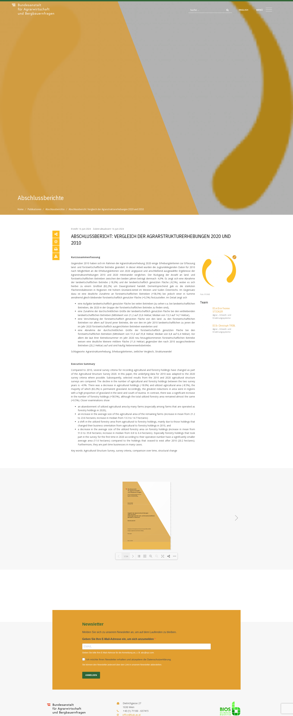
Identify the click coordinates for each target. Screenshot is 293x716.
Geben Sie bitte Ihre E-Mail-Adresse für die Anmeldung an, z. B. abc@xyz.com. (118, 652)
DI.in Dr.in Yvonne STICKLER (221, 310)
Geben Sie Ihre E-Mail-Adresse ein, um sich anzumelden (118, 639)
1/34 (126, 556)
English (243, 9)
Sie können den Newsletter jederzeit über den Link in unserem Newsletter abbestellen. (122, 665)
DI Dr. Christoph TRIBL (224, 325)
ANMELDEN (91, 675)
